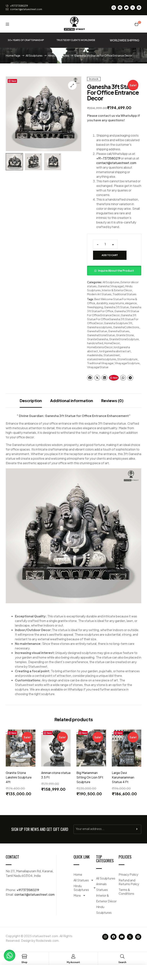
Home (78, 874)
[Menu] (7, 24)
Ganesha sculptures (99, 327)
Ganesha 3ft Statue (116, 307)
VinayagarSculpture (127, 363)
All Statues (81, 880)
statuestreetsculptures (101, 359)
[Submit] (137, 830)
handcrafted (95, 343)
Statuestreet (112, 355)
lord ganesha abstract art (115, 351)
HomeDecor (112, 343)
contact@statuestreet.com (116, 163)
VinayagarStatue (97, 367)
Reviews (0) (112, 400)
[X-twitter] (132, 7)
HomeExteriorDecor (100, 347)
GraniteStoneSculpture (124, 339)
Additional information (71, 400)
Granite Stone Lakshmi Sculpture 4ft (19, 777)
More (77, 895)
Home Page (13, 55)
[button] (72, 85)
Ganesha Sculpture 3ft (118, 323)
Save (13, 80)
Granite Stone (125, 335)
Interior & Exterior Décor (117, 290)
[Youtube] (126, 7)
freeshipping (95, 307)
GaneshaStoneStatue (101, 335)
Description (31, 400)
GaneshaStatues (118, 331)
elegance (131, 303)
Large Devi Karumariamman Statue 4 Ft (123, 777)
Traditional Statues (124, 294)
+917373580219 (28, 890)
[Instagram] (113, 7)
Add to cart (110, 255)
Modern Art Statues (99, 294)
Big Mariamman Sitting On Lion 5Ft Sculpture (89, 777)
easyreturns (116, 303)
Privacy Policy (128, 874)
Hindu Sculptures (58, 55)
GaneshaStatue (97, 331)
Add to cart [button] (20, 765)
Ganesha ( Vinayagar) (111, 286)
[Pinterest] (139, 7)
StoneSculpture (127, 359)
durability (102, 303)
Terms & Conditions (126, 891)
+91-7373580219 (108, 158)
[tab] (31, 401)
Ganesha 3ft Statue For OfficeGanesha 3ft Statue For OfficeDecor (112, 319)
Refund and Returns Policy (129, 882)
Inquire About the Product (116, 270)
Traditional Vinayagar (100, 363)
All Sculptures (34, 55)
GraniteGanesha (97, 339)
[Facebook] (120, 7)
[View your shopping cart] (136, 24)
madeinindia (94, 355)
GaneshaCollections (126, 327)
